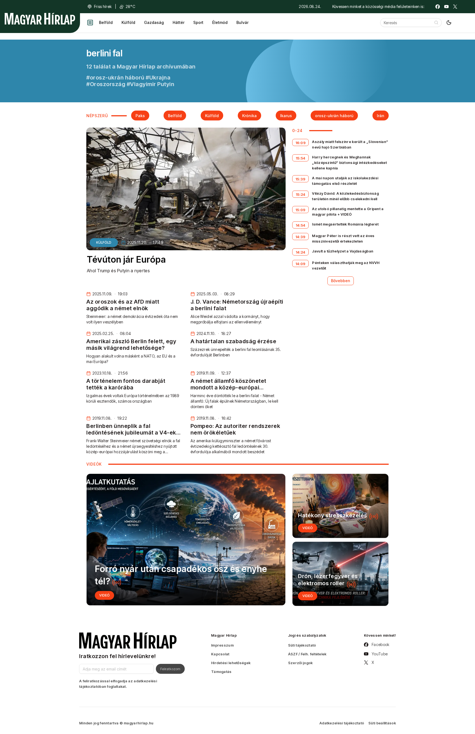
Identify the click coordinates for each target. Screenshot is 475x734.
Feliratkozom (170, 669)
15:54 (300, 158)
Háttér (178, 22)
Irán (380, 115)
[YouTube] (446, 6)
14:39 (301, 237)
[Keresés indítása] (436, 22)
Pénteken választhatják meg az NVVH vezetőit (345, 265)
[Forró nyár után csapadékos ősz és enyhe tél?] (186, 539)
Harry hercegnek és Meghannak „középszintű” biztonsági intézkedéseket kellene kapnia (349, 162)
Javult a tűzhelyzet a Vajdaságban (342, 251)
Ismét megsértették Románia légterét (345, 224)
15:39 (301, 179)
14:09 (301, 264)
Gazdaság (154, 22)
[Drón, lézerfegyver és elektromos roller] (340, 574)
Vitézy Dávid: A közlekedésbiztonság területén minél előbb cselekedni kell (345, 196)
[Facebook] (437, 6)
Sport (198, 22)
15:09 (301, 210)
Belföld (106, 22)
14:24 (300, 252)
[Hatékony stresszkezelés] (340, 506)
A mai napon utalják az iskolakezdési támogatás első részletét (345, 181)
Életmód (220, 22)
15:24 (300, 194)
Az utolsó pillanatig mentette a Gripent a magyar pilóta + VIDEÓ (347, 211)
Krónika (249, 115)
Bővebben (340, 280)
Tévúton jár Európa (126, 259)
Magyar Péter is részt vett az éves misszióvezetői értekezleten (343, 238)
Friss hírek (103, 6)
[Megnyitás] (90, 22)
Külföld (128, 22)
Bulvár (242, 22)
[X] (455, 6)
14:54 (300, 225)
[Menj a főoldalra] (40, 18)
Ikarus (286, 115)
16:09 (301, 143)
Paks (140, 115)
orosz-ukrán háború (334, 115)
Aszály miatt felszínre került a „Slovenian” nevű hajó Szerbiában (350, 144)
